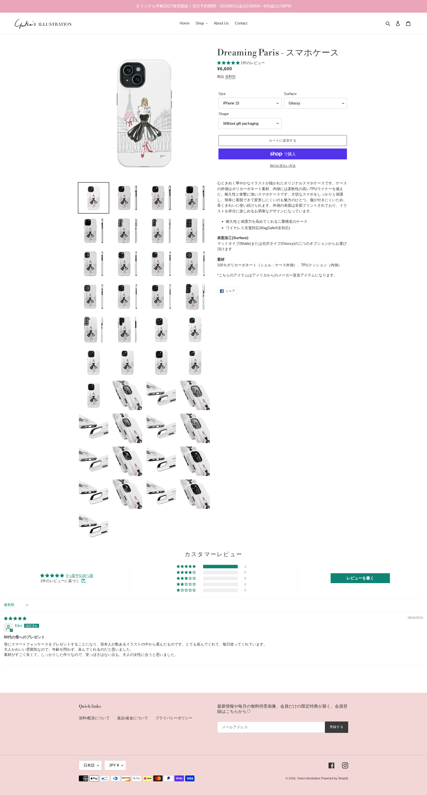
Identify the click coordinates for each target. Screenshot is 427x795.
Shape (223, 114)
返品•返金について (132, 718)
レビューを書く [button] (360, 578)
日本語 (89, 765)
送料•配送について (94, 718)
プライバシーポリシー (173, 718)
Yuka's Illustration (308, 778)
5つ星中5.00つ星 (79, 575)
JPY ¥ (114, 765)
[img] (15, 618)
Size (222, 94)
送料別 (230, 76)
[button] (229, 63)
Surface (290, 94)
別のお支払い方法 (283, 166)
